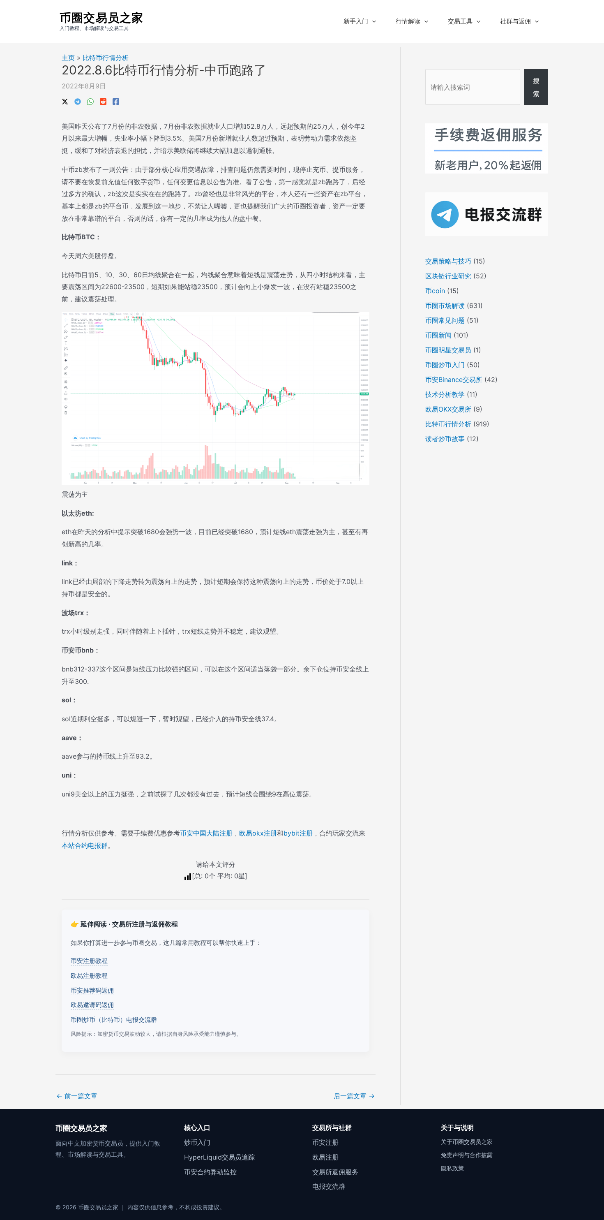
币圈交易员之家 (101, 18)
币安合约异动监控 (210, 1172)
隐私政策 (452, 1167)
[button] (372, 21)
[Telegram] (77, 101)
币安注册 (325, 1142)
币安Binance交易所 (453, 379)
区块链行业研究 (448, 276)
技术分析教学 (445, 394)
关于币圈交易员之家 (467, 1141)
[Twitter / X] (65, 101)
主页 (68, 57)
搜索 (536, 87)
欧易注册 (325, 1157)
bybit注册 (298, 833)
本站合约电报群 (85, 845)
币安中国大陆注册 (206, 833)
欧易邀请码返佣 (92, 1005)
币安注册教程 (89, 961)
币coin (435, 291)
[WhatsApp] (90, 101)
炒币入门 (197, 1142)
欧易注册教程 (89, 975)
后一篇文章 (354, 1096)
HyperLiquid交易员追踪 (219, 1157)
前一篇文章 (76, 1096)
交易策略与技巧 (448, 261)
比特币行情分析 (106, 57)
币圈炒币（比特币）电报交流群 (114, 1019)
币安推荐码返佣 (92, 990)
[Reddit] (103, 101)
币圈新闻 (438, 335)
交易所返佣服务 (335, 1172)
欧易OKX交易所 (448, 409)
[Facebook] (116, 101)
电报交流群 (328, 1186)
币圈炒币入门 (445, 365)
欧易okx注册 (258, 833)
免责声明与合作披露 (467, 1154)
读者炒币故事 (445, 439)
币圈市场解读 (445, 305)
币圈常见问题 (445, 320)
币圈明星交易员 (448, 350)
